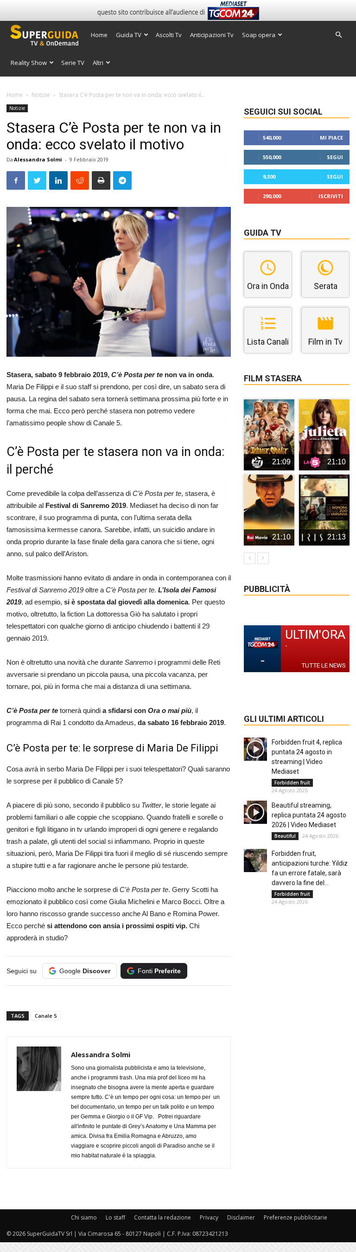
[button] (338, 35)
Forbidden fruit (292, 782)
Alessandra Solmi (38, 159)
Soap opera (258, 35)
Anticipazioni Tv (212, 35)
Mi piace (331, 137)
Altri (98, 62)
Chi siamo (84, 1217)
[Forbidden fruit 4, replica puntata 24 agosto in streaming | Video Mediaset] (255, 749)
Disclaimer (241, 1217)
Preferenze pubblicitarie (295, 1217)
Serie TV (72, 62)
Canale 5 (46, 1015)
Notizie (41, 95)
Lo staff (115, 1217)
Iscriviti (330, 196)
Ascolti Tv (169, 35)
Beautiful (285, 836)
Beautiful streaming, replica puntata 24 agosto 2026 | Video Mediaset (309, 815)
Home (99, 35)
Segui (335, 157)
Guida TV (128, 35)
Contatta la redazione (162, 1217)
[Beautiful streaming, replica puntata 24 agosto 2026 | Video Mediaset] (255, 812)
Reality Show (29, 62)
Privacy (209, 1217)
